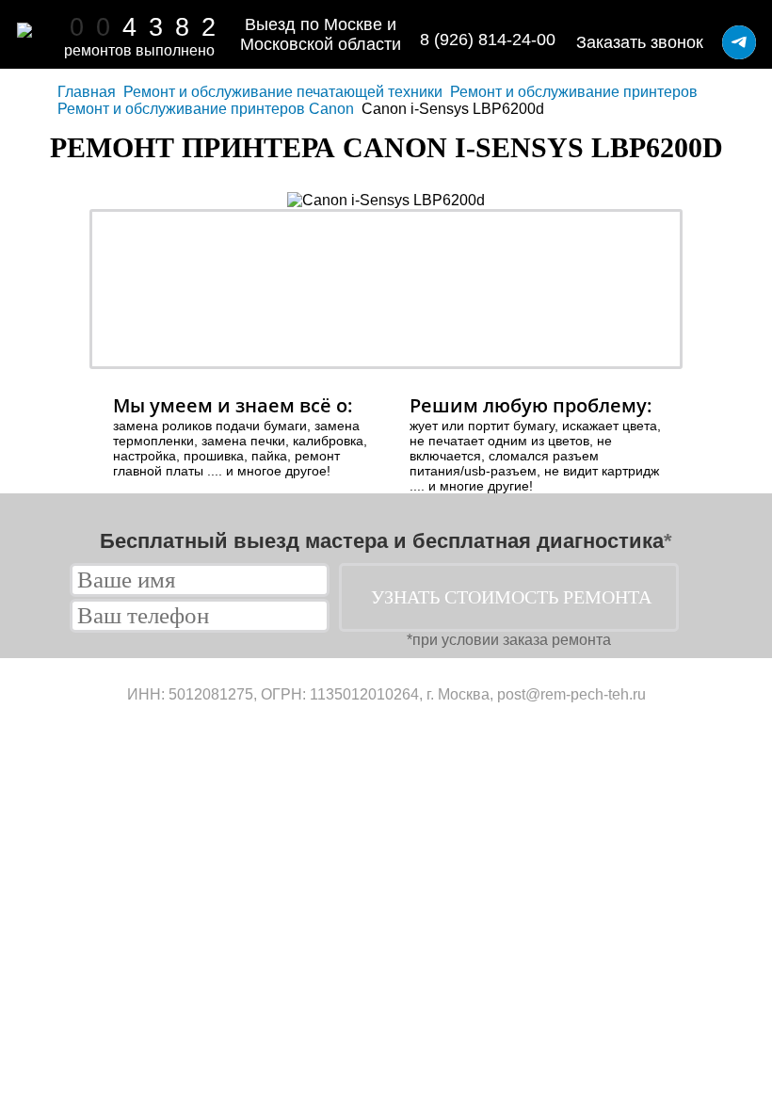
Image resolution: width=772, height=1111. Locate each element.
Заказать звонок (639, 42)
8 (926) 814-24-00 (487, 39)
